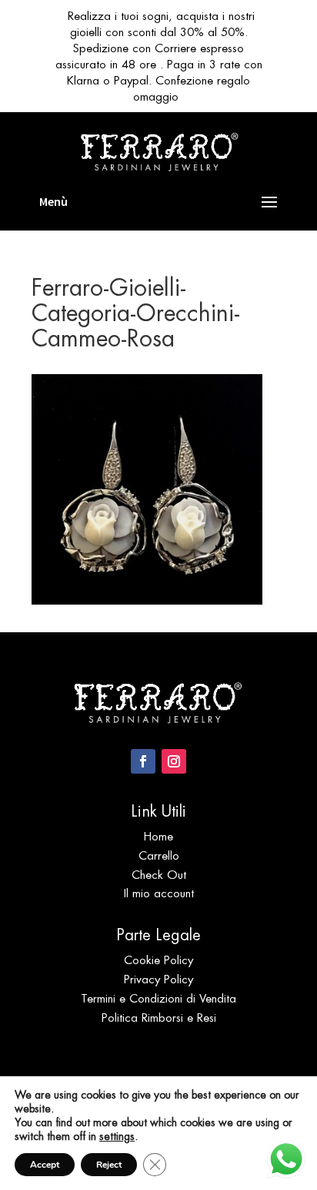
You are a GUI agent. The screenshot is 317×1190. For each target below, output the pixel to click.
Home (158, 836)
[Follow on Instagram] (174, 761)
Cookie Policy (158, 960)
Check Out (159, 874)
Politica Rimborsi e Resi (159, 1017)
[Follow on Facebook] (143, 761)
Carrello (158, 855)
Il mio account (159, 893)
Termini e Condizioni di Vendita (158, 998)
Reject (109, 1165)
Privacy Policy (158, 979)
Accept (44, 1165)
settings (117, 1136)
